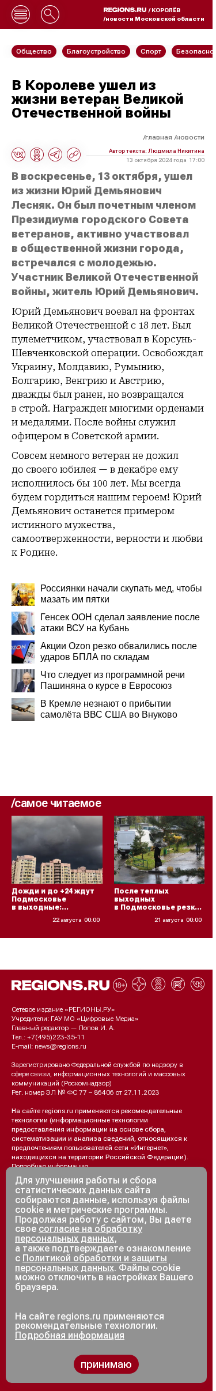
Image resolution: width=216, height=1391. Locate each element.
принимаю (106, 1364)
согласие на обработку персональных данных (78, 1233)
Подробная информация (50, 1166)
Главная (158, 137)
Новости (190, 137)
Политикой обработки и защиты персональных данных (91, 1263)
